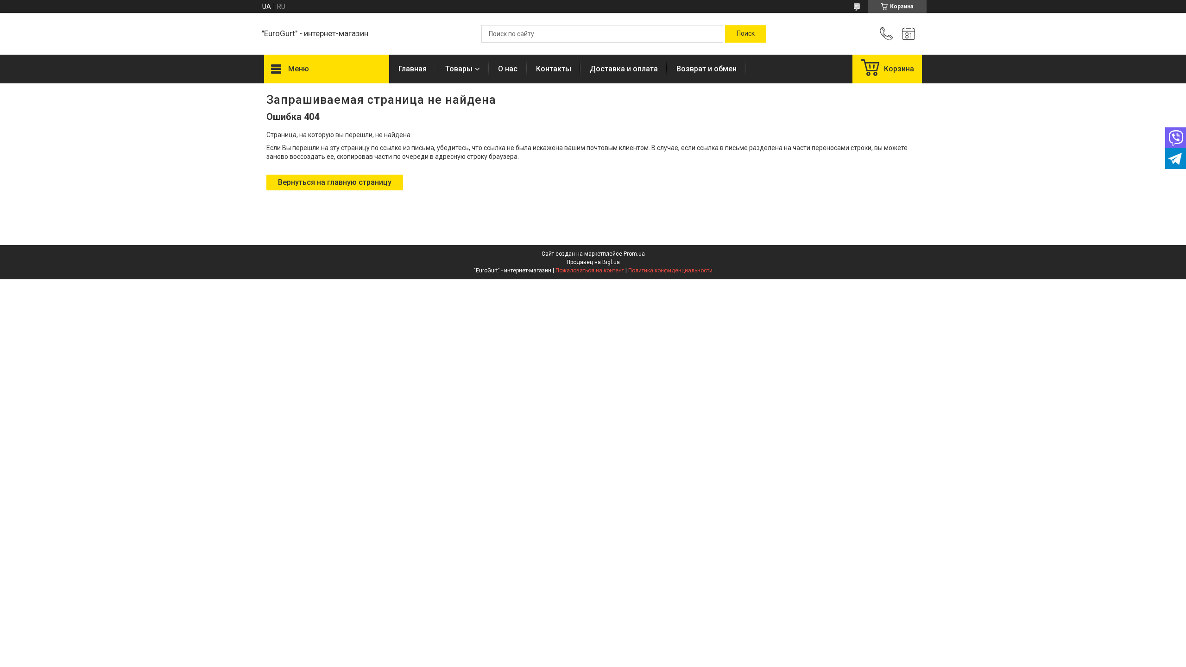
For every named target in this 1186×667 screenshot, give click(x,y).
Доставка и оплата (624, 68)
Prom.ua (634, 254)
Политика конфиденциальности (670, 270)
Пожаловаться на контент (589, 270)
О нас (507, 68)
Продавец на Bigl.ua (593, 262)
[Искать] (745, 34)
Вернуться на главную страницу (334, 182)
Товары (459, 68)
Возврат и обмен (706, 68)
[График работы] (908, 34)
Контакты (553, 68)
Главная (412, 68)
